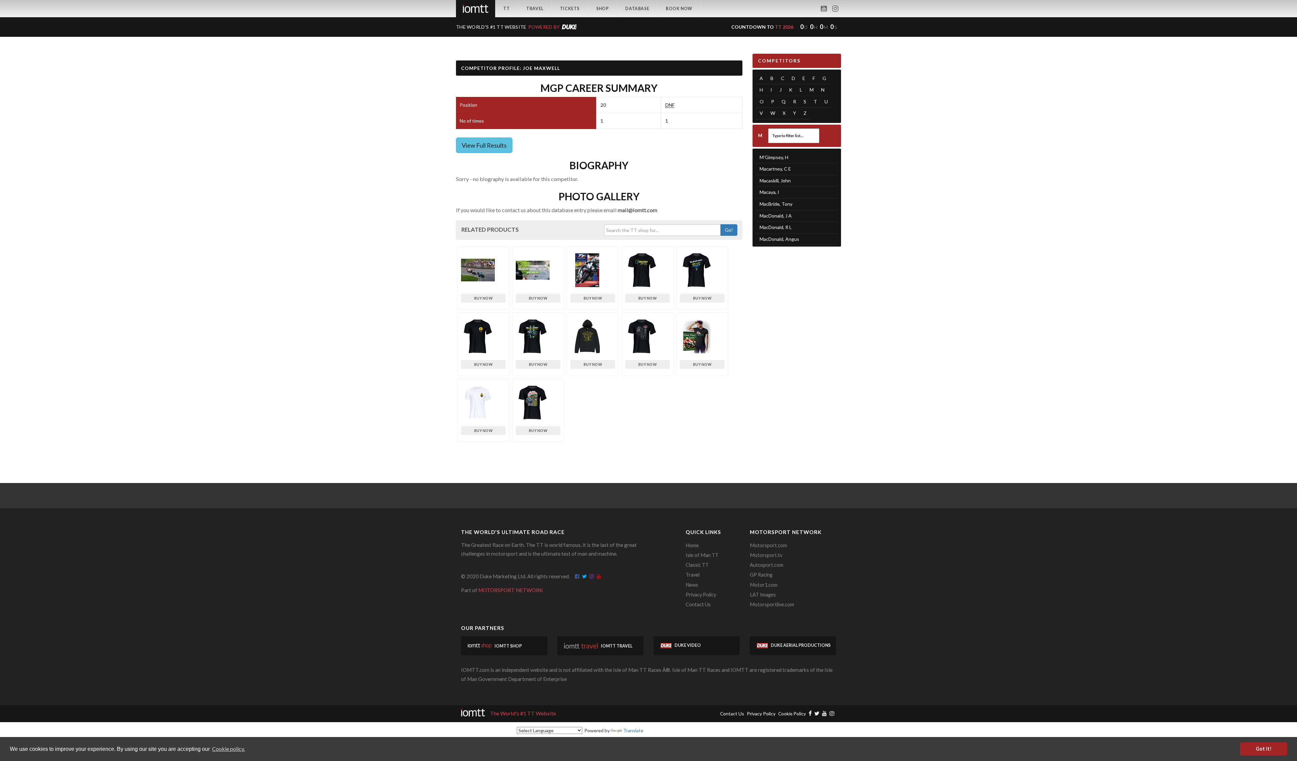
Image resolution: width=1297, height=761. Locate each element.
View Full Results (484, 145)
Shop (602, 8)
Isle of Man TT (702, 555)
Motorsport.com (768, 545)
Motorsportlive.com (772, 604)
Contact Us (698, 604)
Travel (534, 8)
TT (506, 8)
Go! (729, 230)
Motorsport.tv (766, 555)
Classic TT (697, 565)
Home (692, 545)
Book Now (679, 8)
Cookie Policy (792, 713)
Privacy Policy (701, 595)
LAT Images (763, 595)
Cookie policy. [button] (228, 748)
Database (637, 8)
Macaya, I (769, 192)
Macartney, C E (775, 169)
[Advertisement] (797, 356)
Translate (633, 730)
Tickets (570, 8)
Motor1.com (764, 585)
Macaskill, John (775, 180)
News (692, 585)
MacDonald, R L (776, 227)
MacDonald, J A (776, 216)
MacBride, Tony (776, 204)
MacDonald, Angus (779, 239)
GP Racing (761, 575)
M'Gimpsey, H (774, 157)
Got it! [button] (1264, 749)
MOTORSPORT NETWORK (510, 590)
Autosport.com (766, 565)
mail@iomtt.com (637, 210)
